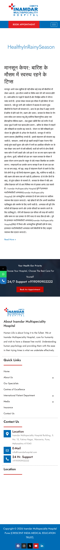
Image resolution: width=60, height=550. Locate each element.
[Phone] (3, 280)
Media (7, 401)
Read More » (10, 239)
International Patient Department (19, 395)
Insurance (8, 407)
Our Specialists (11, 383)
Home (6, 371)
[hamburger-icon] (54, 24)
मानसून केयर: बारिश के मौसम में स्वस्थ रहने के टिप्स (26, 74)
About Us (8, 377)
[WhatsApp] (3, 274)
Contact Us (9, 413)
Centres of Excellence (14, 389)
